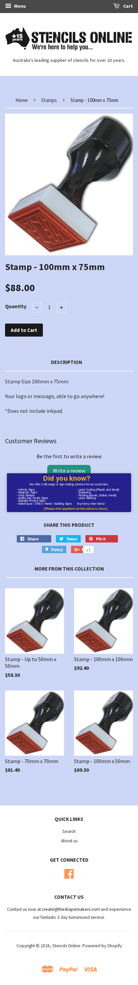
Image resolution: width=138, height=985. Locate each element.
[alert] (69, 492)
